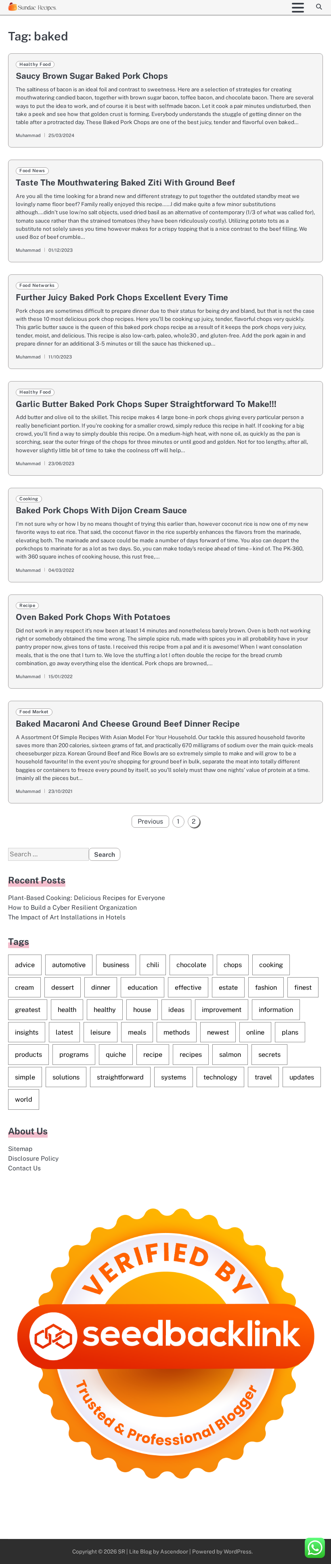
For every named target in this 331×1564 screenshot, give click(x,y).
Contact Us (24, 1168)
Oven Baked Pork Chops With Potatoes (93, 617)
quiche (116, 1054)
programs (73, 1054)
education (142, 987)
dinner (100, 987)
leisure (100, 1032)
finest (303, 987)
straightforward (120, 1077)
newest (218, 1032)
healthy (105, 1009)
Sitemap (20, 1148)
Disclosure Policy (33, 1158)
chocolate (191, 965)
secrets (269, 1054)
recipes (191, 1054)
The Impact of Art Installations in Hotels (67, 917)
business (116, 965)
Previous (150, 821)
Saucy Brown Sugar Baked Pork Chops (92, 76)
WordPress (237, 1551)
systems (173, 1077)
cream (24, 987)
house (142, 1009)
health (67, 1009)
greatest (27, 1009)
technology (220, 1077)
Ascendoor (174, 1551)
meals (137, 1032)
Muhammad (28, 135)
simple (25, 1077)
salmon (230, 1054)
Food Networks (37, 285)
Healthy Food (35, 64)
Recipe (27, 605)
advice (25, 965)
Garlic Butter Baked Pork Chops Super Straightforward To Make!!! (146, 404)
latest (64, 1032)
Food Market (34, 712)
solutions (66, 1077)
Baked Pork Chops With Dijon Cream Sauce (101, 510)
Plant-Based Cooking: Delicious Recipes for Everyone (86, 897)
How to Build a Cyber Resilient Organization (72, 907)
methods (176, 1032)
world (23, 1099)
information (276, 1009)
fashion (266, 987)
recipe (152, 1054)
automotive (69, 965)
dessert (62, 987)
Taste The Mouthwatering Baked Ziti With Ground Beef (125, 182)
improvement (221, 1009)
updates (301, 1077)
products (28, 1054)
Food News (32, 170)
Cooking (28, 499)
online (255, 1032)
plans (290, 1032)
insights (26, 1032)
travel (263, 1077)
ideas (176, 1009)
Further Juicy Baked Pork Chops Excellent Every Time (122, 297)
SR (121, 1551)
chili (153, 965)
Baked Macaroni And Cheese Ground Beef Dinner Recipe (128, 724)
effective (188, 987)
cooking (271, 965)
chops (233, 965)
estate (228, 987)
